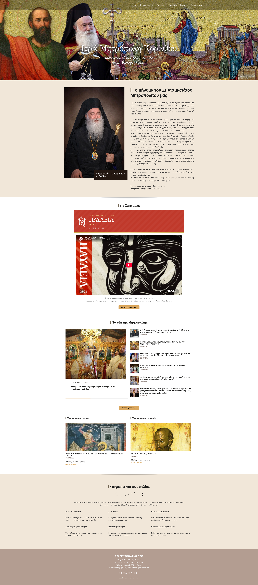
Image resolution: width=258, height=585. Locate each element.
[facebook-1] (121, 573)
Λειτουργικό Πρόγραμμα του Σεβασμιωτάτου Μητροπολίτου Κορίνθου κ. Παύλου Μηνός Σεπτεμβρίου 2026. (95, 393)
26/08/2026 (74, 388)
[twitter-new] (126, 573)
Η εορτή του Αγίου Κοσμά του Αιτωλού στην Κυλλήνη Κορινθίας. (162, 366)
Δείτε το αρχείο (71, 464)
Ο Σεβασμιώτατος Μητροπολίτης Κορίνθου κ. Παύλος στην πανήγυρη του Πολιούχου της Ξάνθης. (165, 331)
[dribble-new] (131, 573)
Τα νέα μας (111, 386)
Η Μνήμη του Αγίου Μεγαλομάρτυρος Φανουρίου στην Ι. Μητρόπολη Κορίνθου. (163, 343)
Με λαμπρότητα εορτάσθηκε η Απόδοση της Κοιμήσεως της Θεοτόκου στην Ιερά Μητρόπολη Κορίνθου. (165, 378)
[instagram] (136, 573)
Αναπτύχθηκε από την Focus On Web (129, 578)
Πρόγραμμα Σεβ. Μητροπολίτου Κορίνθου (88, 386)
